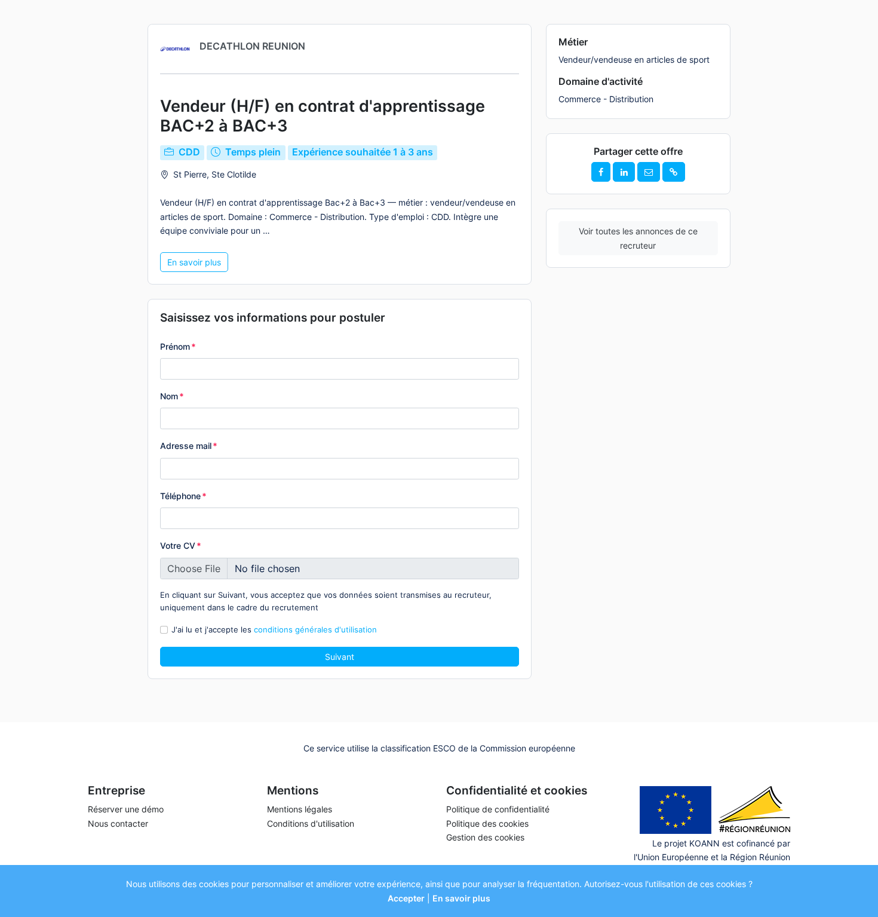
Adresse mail (188, 446)
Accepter (406, 898)
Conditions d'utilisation (310, 823)
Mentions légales (299, 809)
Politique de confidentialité (497, 809)
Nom (172, 396)
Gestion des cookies (485, 837)
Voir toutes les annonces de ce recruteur (638, 238)
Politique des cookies (487, 823)
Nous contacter (118, 823)
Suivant (339, 657)
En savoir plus (194, 262)
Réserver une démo (126, 809)
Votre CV (180, 545)
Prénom (178, 346)
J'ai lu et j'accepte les (274, 629)
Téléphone (183, 496)
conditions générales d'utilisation (315, 629)
